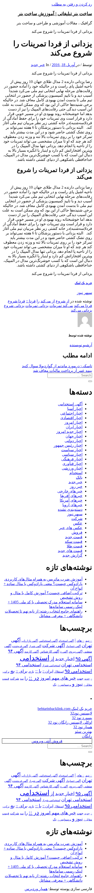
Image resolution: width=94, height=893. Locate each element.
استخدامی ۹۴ (28, 664)
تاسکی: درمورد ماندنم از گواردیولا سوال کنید (57, 366)
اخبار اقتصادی (71, 418)
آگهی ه (64, 651)
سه (22, 678)
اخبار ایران (74, 427)
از (52, 658)
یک (55, 684)
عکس (77, 523)
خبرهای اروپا (72, 505)
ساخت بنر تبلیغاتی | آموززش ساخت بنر (55, 13)
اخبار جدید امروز (69, 431)
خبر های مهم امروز (58, 678)
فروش (77, 532)
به (12, 671)
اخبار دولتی (73, 441)
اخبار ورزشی (72, 468)
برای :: (21, 671)
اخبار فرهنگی (71, 459)
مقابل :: (88, 684)
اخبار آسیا (74, 409)
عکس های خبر (70, 528)
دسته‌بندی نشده (70, 509)
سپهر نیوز (84, 293)
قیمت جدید (73, 537)
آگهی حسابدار (73, 646)
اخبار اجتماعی (71, 413)
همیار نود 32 (82, 727)
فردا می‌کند (83, 306)
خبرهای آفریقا (71, 496)
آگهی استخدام (66, 640)
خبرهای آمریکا (71, 500)
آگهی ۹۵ (83, 658)
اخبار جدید (64, 658)
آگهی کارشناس (49, 651)
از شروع (62, 301)
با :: (38, 671)
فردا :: (31, 301)
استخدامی (34, 658)
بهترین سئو (83, 731)
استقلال (59, 671)
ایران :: (47, 671)
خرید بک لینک (83, 283)
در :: (34, 677)
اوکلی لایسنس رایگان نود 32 (70, 722)
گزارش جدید (72, 555)
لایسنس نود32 (81, 713)
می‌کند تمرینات (61, 306)
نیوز (79, 684)
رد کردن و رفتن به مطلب (72, 4)
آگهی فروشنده (20, 646)
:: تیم (88, 640)
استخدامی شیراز (51, 665)
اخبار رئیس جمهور (68, 445)
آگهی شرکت (53, 645)
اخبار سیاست (71, 450)
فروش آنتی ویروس (47, 741)
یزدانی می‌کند (81, 310)
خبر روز (76, 486)
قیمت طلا (74, 546)
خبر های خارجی (69, 491)
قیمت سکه (73, 541)
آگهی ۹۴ (15, 651)
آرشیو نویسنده (81, 345)
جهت (80, 678)
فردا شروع (16, 301)
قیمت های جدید (70, 551)
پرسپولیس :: (64, 684)
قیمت (5, 678)
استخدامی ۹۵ (78, 671)
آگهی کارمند (31, 651)
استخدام (75, 473)
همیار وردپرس (36, 889)
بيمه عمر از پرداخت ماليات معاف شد (62, 370)
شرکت (76, 519)
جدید (87, 678)
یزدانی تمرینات (36, 306)
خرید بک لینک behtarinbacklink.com (65, 709)
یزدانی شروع (14, 306)
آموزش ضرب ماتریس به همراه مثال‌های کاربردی (43, 579)
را (38, 301)
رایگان (87, 736)
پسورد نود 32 (82, 718)
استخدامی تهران (76, 664)
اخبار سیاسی (72, 454)
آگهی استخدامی (70, 404)
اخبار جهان (74, 436)
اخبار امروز (73, 422)
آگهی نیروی (75, 651)
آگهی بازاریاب (29, 640)
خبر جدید (38, 65)
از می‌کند (47, 301)
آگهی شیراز (35, 646)
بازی (31, 671)
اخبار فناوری (72, 464)
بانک (79, 477)
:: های (80, 640)
